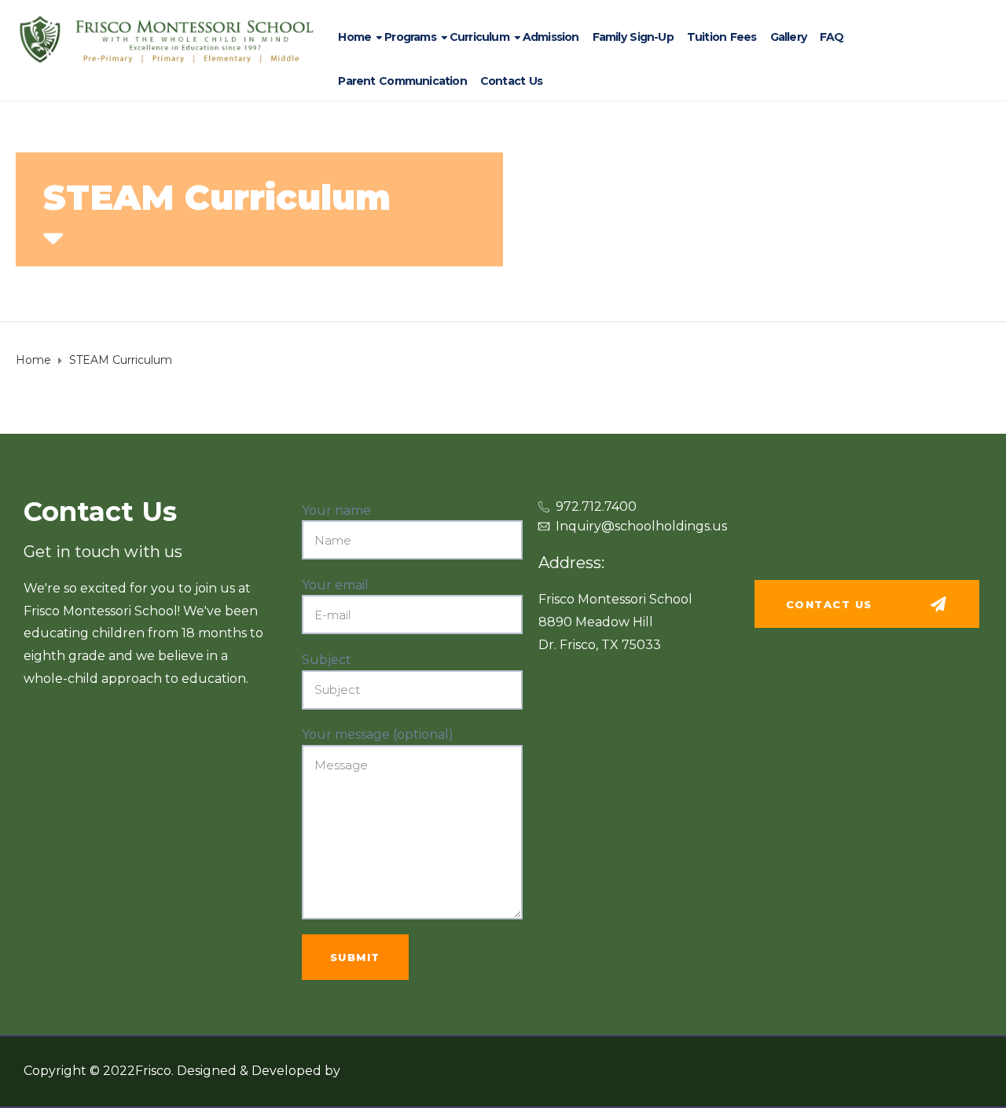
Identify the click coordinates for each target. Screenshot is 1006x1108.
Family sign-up (633, 37)
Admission (551, 37)
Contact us (511, 81)
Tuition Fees (722, 37)
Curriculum (479, 37)
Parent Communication (402, 81)
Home (354, 37)
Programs (410, 37)
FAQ (832, 37)
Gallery (788, 37)
